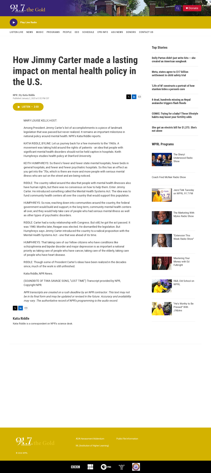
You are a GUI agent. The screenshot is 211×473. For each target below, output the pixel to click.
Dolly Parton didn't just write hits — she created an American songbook (174, 59)
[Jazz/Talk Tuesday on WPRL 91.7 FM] (162, 195)
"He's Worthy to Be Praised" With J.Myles (183, 307)
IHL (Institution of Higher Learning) (92, 446)
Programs (53, 32)
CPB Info (102, 32)
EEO (77, 32)
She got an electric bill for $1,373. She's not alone (174, 129)
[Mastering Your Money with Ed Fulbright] (162, 263)
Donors (131, 32)
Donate (193, 8)
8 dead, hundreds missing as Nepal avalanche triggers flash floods (171, 101)
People (67, 32)
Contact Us (146, 32)
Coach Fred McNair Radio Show (169, 177)
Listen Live (16, 32)
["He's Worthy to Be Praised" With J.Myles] (162, 308)
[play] (13, 22)
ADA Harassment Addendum (90, 439)
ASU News (117, 32)
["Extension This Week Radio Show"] (162, 240)
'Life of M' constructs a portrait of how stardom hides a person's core (173, 87)
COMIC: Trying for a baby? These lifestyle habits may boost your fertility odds (175, 115)
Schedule (88, 32)
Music (40, 32)
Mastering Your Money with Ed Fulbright (181, 261)
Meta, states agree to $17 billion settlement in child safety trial (170, 73)
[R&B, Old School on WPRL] (162, 286)
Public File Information (127, 439)
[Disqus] (105, 385)
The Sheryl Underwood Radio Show (183, 158)
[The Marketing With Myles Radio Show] (162, 217)
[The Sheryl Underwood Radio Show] (162, 159)
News (29, 32)
